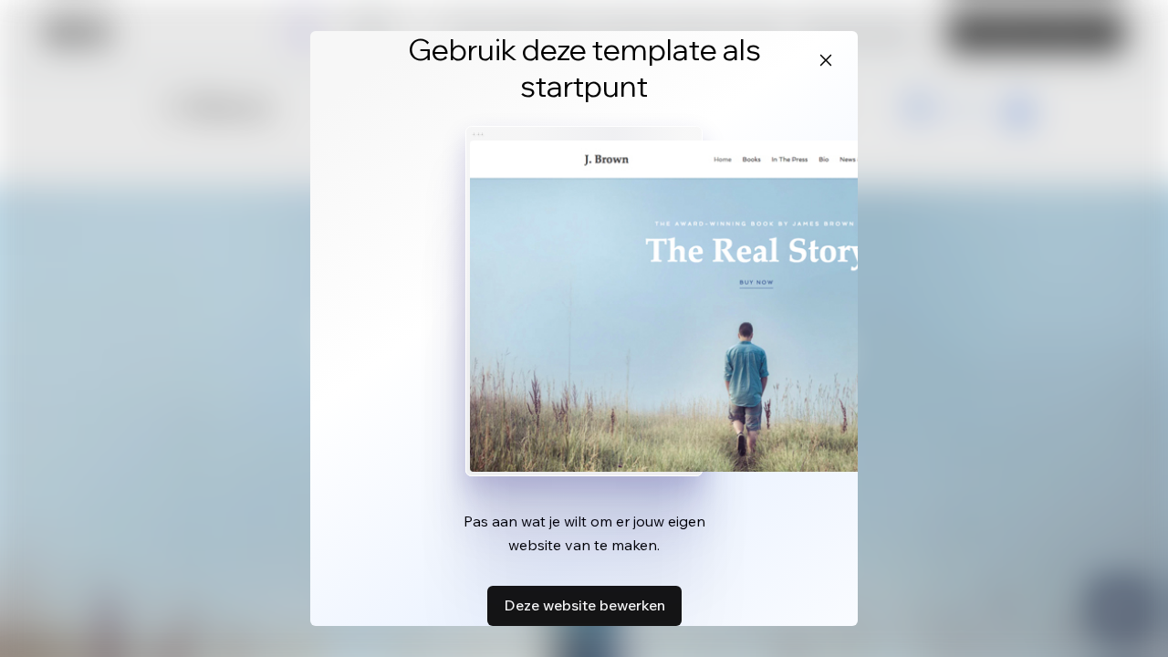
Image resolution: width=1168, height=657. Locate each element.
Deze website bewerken (584, 605)
